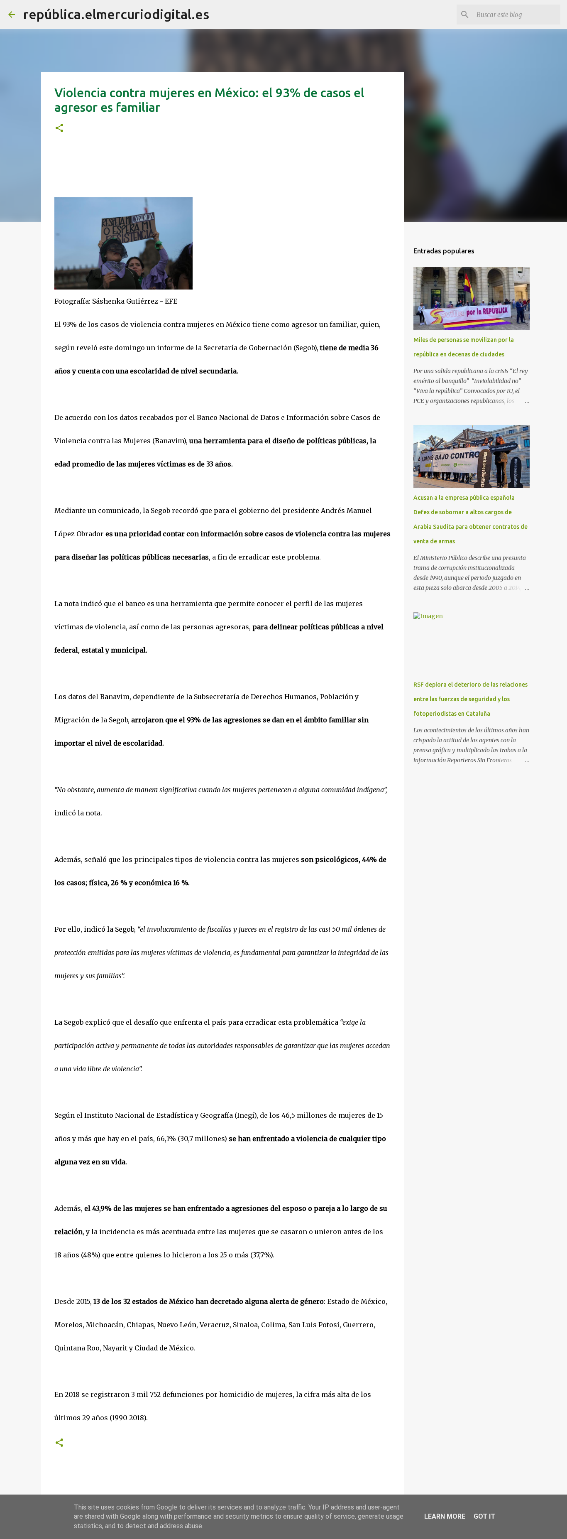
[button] (59, 128)
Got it (484, 1516)
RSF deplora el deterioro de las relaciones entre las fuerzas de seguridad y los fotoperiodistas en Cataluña (470, 699)
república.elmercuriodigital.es (116, 14)
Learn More (444, 1516)
